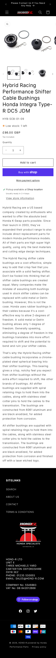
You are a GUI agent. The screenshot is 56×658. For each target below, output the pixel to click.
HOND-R (23, 643)
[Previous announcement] (6, 4)
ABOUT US (12, 496)
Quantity (7, 142)
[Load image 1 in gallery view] (13, 73)
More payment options (28, 180)
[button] (7, 12)
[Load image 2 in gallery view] (28, 73)
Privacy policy (39, 647)
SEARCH (11, 489)
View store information (20, 198)
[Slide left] (3, 74)
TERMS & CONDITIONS (20, 511)
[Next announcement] (50, 4)
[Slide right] (52, 74)
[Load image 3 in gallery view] (42, 73)
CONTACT (12, 504)
